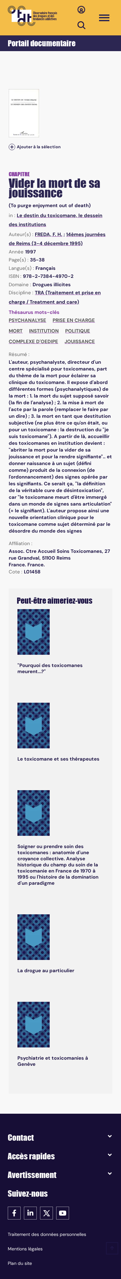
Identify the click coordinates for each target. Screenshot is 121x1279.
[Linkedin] (30, 1212)
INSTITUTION (44, 331)
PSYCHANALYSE (27, 320)
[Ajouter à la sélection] (12, 147)
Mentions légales (25, 1249)
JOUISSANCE (80, 341)
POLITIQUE (77, 331)
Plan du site (20, 1263)
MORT (16, 331)
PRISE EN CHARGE (74, 320)
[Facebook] (14, 1212)
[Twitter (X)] (46, 1212)
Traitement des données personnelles (47, 1234)
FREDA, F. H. (48, 234)
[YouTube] (62, 1212)
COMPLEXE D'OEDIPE (33, 341)
